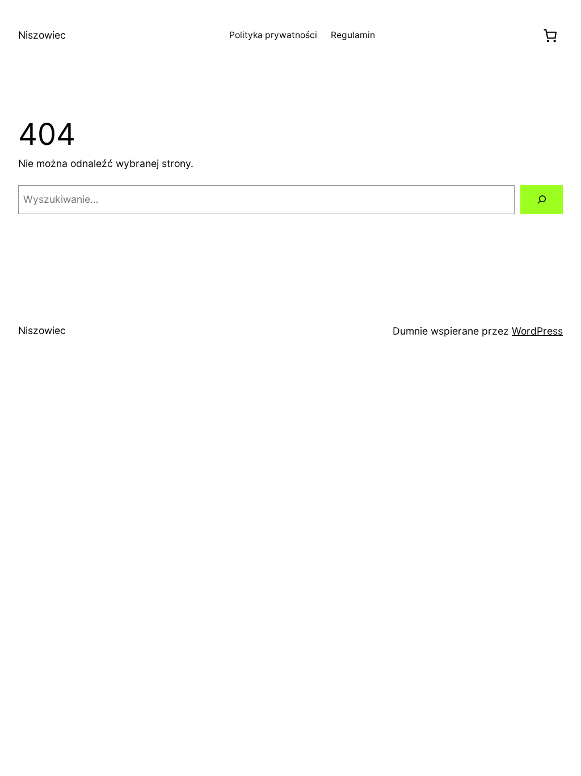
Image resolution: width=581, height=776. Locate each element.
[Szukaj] (541, 199)
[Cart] (550, 35)
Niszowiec (42, 35)
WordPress (537, 331)
